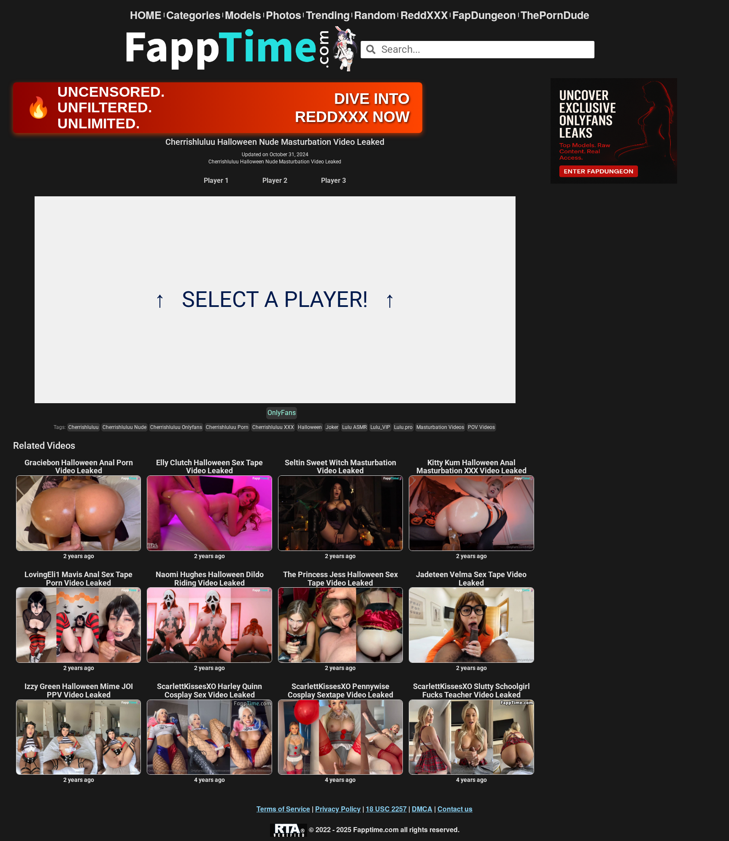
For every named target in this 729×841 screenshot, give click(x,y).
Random (375, 15)
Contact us (454, 809)
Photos (283, 15)
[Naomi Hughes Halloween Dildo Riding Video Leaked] (209, 625)
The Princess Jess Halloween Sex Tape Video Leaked (340, 578)
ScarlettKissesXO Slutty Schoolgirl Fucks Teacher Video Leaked (471, 690)
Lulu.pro (403, 427)
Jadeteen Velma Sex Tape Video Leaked (471, 578)
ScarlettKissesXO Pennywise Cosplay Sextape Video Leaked (340, 690)
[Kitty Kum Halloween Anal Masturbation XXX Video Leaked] (471, 513)
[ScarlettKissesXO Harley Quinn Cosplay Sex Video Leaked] (209, 737)
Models (243, 15)
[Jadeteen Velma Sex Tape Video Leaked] (471, 625)
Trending (328, 15)
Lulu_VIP (380, 427)
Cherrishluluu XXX (273, 427)
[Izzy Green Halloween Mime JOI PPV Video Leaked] (78, 737)
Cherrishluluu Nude (124, 427)
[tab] (216, 181)
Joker (332, 427)
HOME (146, 15)
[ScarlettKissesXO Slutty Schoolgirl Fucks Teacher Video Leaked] (471, 737)
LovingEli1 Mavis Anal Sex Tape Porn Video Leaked (78, 578)
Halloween (310, 427)
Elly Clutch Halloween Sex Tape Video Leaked (209, 466)
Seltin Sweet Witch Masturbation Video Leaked (340, 466)
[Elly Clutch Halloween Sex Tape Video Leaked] (209, 513)
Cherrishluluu (83, 427)
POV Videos (481, 427)
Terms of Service (283, 809)
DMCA (422, 809)
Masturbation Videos (440, 427)
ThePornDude (555, 15)
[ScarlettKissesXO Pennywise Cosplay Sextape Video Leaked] (340, 737)
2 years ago (78, 556)
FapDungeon (484, 15)
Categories (193, 15)
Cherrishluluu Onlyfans (176, 427)
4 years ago (209, 779)
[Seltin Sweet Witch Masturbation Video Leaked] (340, 513)
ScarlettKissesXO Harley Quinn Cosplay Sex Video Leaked (209, 690)
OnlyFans (281, 413)
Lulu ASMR (354, 427)
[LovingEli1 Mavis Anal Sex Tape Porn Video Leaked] (78, 625)
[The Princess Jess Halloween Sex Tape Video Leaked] (340, 625)
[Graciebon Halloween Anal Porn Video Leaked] (78, 513)
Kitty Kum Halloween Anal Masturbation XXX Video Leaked (471, 466)
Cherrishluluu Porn (227, 427)
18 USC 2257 (386, 809)
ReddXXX (424, 15)
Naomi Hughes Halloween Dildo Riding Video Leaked (210, 578)
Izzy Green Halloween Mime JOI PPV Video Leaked (78, 690)
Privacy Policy (338, 809)
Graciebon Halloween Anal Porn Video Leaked (78, 466)
